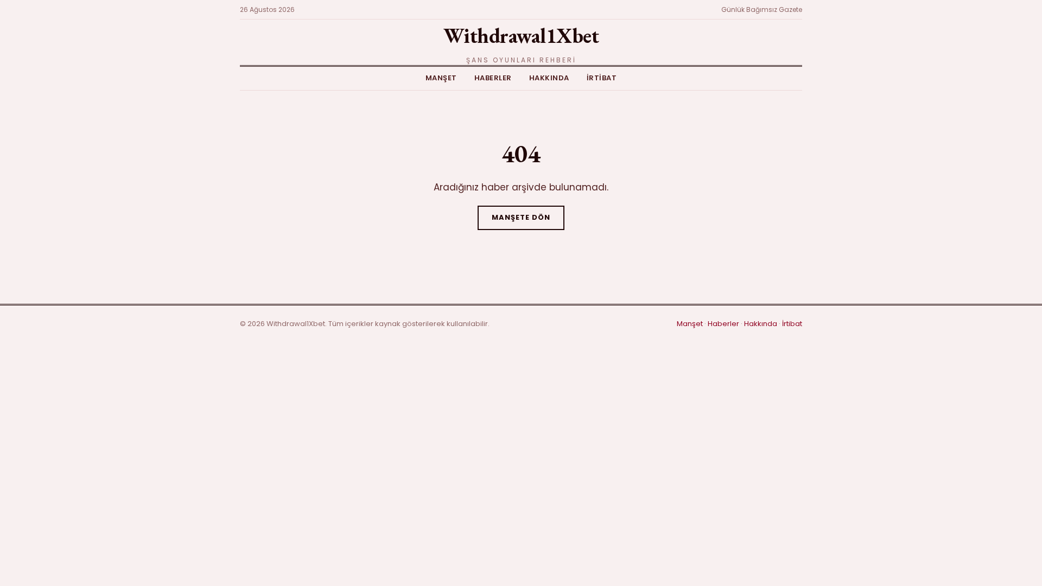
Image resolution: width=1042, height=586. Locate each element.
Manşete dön (521, 217)
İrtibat (602, 78)
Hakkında (549, 78)
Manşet (441, 78)
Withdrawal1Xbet (521, 35)
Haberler (493, 78)
